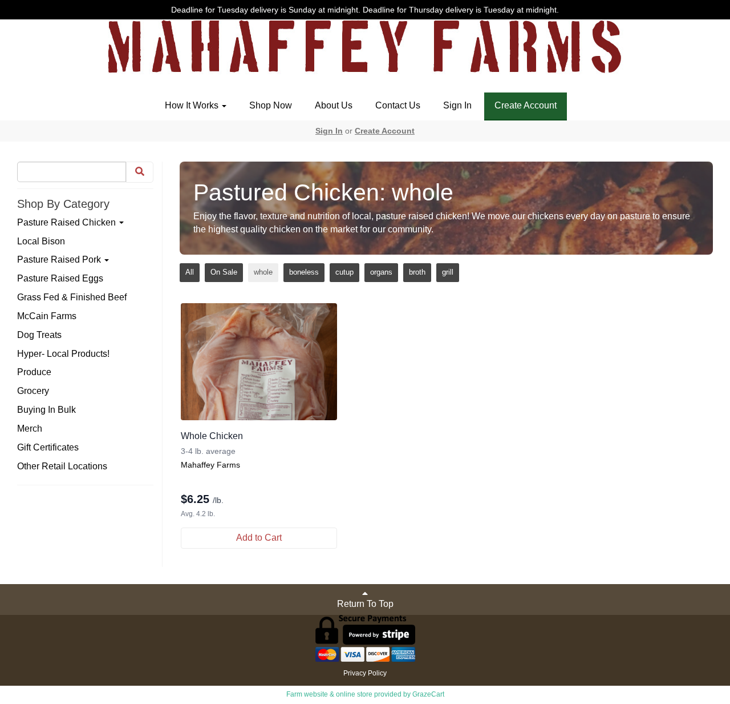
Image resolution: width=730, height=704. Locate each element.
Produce (34, 372)
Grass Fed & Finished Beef (72, 297)
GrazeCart (428, 694)
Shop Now (270, 105)
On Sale (223, 272)
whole (263, 272)
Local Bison (41, 241)
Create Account (525, 105)
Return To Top (365, 604)
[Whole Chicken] (259, 361)
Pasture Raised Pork (60, 259)
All (189, 272)
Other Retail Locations (62, 466)
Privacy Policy (365, 673)
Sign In (457, 105)
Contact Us (397, 105)
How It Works (193, 105)
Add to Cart (259, 537)
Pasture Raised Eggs (60, 278)
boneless (304, 272)
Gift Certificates (48, 447)
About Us (333, 105)
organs (381, 272)
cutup (344, 272)
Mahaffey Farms (210, 464)
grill (447, 272)
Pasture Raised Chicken (67, 222)
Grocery (33, 391)
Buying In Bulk (46, 410)
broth (417, 272)
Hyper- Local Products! (63, 354)
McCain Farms (46, 316)
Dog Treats (39, 335)
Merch (29, 428)
